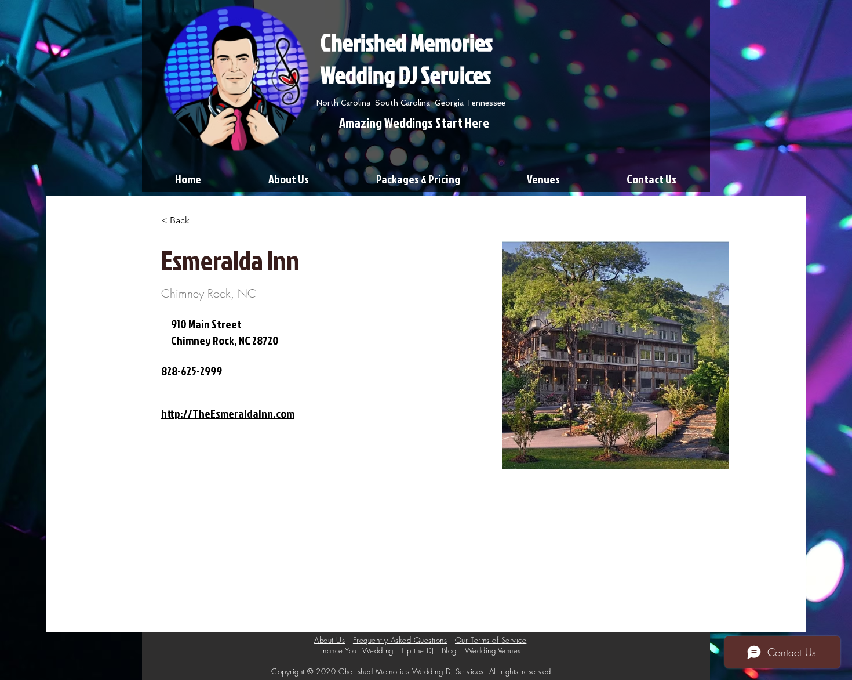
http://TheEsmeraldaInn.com (227, 413)
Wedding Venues (493, 650)
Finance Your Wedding (355, 650)
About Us (329, 640)
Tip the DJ (417, 650)
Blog (449, 650)
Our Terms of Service (490, 640)
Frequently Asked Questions (400, 640)
